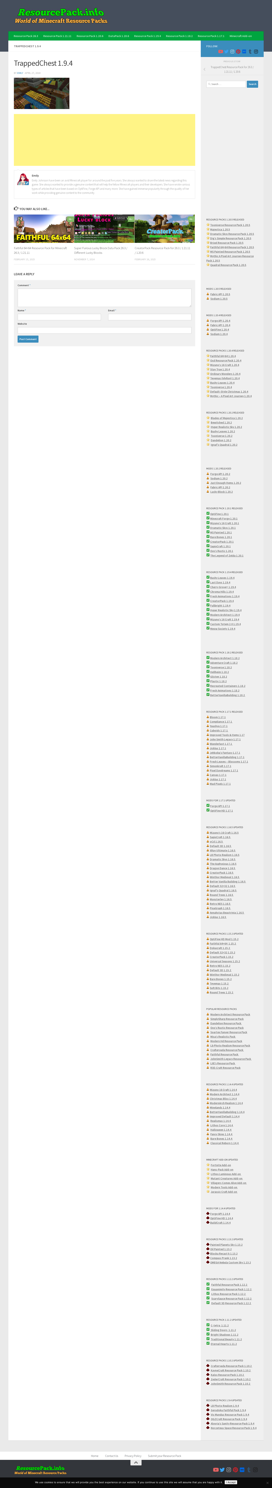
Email (112, 310)
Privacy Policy (133, 1456)
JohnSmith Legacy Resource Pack (231, 1059)
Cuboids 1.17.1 (219, 730)
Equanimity (218, 1289)
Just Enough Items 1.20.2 (225, 483)
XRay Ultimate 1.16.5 (223, 850)
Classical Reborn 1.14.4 (224, 1143)
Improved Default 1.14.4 (224, 1116)
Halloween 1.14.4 (221, 1130)
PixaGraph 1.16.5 (220, 908)
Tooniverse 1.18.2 (221, 667)
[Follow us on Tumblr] (250, 51)
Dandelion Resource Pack (226, 1023)
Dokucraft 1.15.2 (220, 948)
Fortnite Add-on (221, 1165)
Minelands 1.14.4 (220, 1107)
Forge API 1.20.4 (220, 320)
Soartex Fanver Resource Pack (228, 1032)
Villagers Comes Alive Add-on (229, 1183)
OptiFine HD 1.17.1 (221, 810)
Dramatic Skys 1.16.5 (223, 859)
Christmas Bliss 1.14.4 (223, 1098)
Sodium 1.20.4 (219, 334)
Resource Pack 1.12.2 (239, 1289)
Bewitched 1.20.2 (221, 422)
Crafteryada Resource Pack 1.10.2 (231, 1366)
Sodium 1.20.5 (219, 298)
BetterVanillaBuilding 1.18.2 (227, 695)
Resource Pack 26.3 (26, 36)
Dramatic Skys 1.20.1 (223, 528)
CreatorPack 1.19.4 (222, 601)
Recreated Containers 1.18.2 (227, 686)
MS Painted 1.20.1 (221, 532)
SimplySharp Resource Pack (227, 1019)
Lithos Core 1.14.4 (221, 1125)
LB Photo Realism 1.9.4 (225, 1405)
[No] (267, 1483)
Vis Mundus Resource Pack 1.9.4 (230, 1414)
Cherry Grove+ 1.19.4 (223, 587)
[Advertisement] (104, 140)
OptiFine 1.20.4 (219, 329)
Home (94, 1456)
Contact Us (111, 1456)
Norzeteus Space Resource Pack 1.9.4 (233, 1428)
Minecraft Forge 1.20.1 (224, 518)
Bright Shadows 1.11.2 (224, 1334)
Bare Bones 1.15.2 (221, 979)
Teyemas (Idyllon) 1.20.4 (225, 378)
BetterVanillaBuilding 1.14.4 (227, 1112)
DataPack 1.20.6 (118, 36)
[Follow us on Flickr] (244, 51)
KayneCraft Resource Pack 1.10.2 (231, 1370)
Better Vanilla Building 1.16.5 (228, 881)
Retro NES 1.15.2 (220, 966)
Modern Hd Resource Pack (226, 1041)
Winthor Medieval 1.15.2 (224, 974)
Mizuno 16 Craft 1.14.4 (223, 1090)
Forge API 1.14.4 (220, 1214)
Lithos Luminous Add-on (226, 1174)
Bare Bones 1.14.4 (221, 1138)
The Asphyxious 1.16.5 (223, 864)
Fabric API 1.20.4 (220, 325)
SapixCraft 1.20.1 (220, 546)
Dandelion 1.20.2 (221, 440)
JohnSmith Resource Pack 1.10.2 (231, 1383)
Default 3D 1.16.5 (221, 846)
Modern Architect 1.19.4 (225, 615)
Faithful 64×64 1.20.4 (223, 356)
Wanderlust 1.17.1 (221, 744)
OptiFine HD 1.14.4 (221, 1218)
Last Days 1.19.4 (220, 582)
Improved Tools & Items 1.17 (227, 735)
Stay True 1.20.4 (220, 369)
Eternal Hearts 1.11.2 (224, 1344)
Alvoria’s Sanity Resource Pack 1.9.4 (232, 1423)
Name (22, 310)
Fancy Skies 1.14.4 (221, 1134)
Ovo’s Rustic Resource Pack (227, 1028)
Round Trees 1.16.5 (222, 895)
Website (22, 323)
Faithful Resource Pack (224, 1054)
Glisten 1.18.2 (218, 676)
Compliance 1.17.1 (221, 721)
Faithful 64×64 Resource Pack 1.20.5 (232, 247)
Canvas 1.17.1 (218, 775)
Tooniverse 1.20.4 (221, 387)
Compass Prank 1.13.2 (223, 1258)
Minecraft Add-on (241, 36)
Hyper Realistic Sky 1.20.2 (226, 427)
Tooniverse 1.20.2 (221, 436)
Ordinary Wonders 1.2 (223, 374)
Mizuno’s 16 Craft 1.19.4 (224, 619)
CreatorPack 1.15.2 (221, 957)
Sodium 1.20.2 (219, 478)
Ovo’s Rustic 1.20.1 (221, 551)
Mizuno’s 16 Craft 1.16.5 (224, 832)
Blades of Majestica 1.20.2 (227, 418)
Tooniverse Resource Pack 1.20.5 (230, 225)
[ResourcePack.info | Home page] (61, 15)
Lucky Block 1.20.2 (221, 491)
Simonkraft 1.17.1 (220, 766)
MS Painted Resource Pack (226, 251)
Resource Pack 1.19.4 (147, 36)
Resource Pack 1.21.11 (57, 36)
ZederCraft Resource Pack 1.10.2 (231, 1379)
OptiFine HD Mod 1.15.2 (224, 939)
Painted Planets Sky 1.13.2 (226, 1244)
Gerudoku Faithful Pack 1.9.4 (228, 1410)
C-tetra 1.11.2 (220, 1325)
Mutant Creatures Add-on (227, 1178)
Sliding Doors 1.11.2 (223, 1330)
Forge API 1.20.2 (220, 474)
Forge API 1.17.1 (220, 806)
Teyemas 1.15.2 (219, 983)
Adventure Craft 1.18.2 (224, 663)
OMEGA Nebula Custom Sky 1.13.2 (230, 1262)
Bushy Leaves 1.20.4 (222, 382)
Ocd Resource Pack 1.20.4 (225, 360)
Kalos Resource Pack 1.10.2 (227, 1375)
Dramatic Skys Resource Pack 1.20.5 (232, 234)
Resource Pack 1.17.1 (211, 36)
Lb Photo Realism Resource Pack (230, 1045)
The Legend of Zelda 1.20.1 (227, 555)
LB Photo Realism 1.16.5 (224, 855)
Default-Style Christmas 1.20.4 (229, 391)
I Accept (231, 1482)
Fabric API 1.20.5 (220, 294)
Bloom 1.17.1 (218, 717)
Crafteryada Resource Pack (227, 1050)
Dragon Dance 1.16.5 (223, 868)
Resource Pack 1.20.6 (90, 36)
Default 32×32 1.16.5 (223, 886)
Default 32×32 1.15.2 (222, 952)
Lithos (215, 1294)
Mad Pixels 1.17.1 (220, 784)
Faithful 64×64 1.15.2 (223, 943)
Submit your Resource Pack (164, 1456)
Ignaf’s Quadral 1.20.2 (224, 444)
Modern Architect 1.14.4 (224, 1094)
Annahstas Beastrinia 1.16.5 (227, 912)
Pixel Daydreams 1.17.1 (224, 770)
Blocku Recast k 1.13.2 (224, 1253)
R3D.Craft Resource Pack (225, 1067)
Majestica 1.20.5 (220, 229)
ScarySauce (218, 1298)
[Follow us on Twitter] (226, 51)
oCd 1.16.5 (216, 841)
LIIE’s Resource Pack (223, 1063)
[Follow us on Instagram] (232, 51)
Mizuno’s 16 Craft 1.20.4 (224, 365)
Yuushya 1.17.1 (219, 726)
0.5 (249, 238)
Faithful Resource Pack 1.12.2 (229, 1284)
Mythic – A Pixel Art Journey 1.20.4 (231, 396)
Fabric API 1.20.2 (220, 487)
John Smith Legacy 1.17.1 (225, 739)
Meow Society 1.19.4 (222, 628)
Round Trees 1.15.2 (222, 992)
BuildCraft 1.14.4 (220, 1222)
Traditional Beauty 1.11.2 (226, 1339)
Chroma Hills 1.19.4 (222, 591)
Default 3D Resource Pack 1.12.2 (231, 1303)
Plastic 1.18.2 (218, 681)
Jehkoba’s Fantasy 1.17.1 (225, 752)
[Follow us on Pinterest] (238, 51)
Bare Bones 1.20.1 (221, 537)
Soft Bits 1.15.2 (219, 988)
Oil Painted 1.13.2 (221, 1249)
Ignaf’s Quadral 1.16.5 (223, 890)
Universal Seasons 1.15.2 (225, 961)
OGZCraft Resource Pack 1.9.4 (229, 1419)
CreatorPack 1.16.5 (222, 872)
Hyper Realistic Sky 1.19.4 (225, 610)
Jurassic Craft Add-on (224, 1192)
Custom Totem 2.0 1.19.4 (225, 624)
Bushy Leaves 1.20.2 (223, 431)
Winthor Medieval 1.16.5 (225, 877)
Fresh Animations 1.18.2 (224, 690)
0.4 (238, 374)
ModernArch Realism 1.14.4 (226, 1103)
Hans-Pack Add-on (222, 1169)
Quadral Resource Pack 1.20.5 (228, 265)
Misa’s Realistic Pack (223, 1036)
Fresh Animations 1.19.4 (224, 596)
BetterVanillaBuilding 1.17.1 (227, 757)
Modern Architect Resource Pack (230, 1014)
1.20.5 (246, 251)
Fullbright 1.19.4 (220, 605)
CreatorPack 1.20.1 (222, 541)
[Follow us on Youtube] (220, 51)
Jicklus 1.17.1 (218, 748)
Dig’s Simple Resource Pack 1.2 (229, 238)
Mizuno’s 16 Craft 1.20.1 (224, 523)
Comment (24, 285)
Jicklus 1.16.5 (218, 917)
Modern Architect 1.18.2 (225, 658)
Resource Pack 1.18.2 (179, 36)
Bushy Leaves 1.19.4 (222, 578)
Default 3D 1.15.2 (221, 970)
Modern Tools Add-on (224, 1187)
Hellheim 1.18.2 (219, 672)
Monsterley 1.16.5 (221, 899)
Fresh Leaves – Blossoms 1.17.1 (229, 761)
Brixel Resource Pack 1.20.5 (227, 243)
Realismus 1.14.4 (220, 1121)
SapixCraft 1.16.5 (220, 837)
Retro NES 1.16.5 (220, 903)
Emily (20, 73)
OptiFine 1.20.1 (219, 514)
